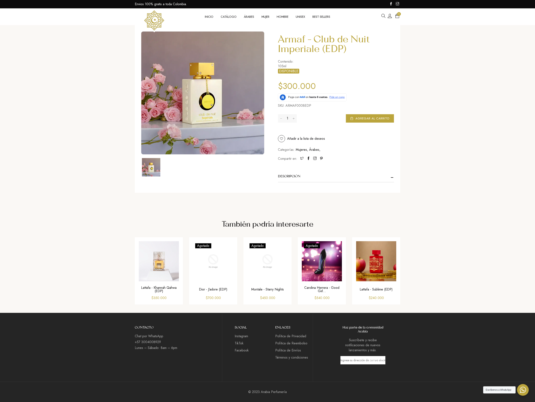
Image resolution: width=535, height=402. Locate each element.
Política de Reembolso (291, 343)
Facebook (242, 350)
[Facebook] (308, 158)
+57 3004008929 (148, 342)
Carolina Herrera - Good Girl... (321, 289)
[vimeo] (321, 158)
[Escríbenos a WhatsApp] (523, 390)
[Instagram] (315, 158)
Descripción (289, 176)
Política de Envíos (288, 350)
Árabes (314, 149)
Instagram (241, 336)
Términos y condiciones (291, 357)
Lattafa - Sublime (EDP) (376, 289)
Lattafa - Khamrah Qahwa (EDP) (159, 289)
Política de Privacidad (290, 336)
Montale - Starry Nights (267, 289)
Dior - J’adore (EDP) (213, 289)
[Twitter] (302, 158)
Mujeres (302, 149)
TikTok (239, 343)
